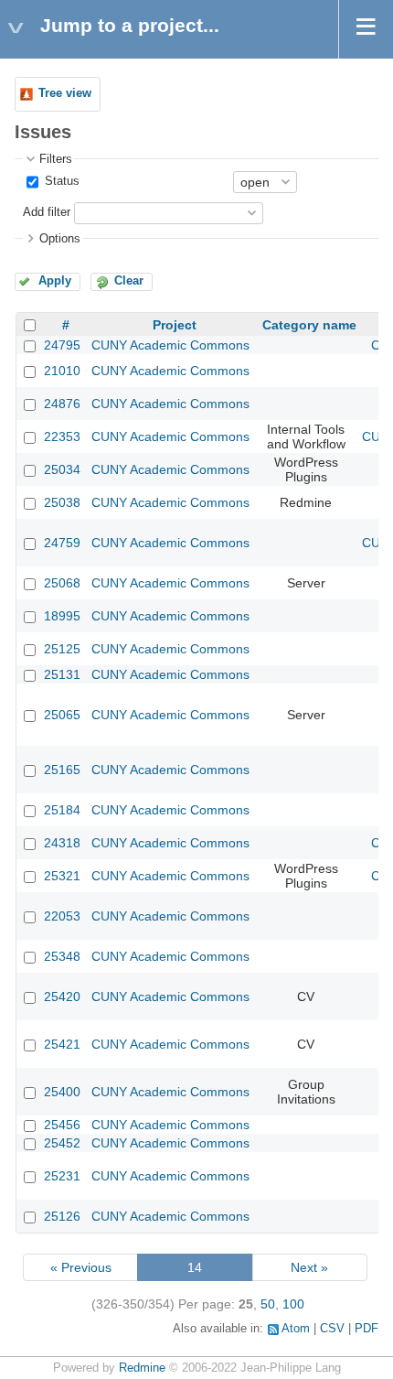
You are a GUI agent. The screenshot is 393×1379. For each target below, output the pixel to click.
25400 (62, 1091)
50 (267, 1304)
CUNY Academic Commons (170, 345)
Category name (309, 325)
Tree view (64, 93)
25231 (62, 1176)
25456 (62, 1124)
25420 (62, 996)
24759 (62, 542)
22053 (62, 916)
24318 (62, 842)
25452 (62, 1143)
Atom (295, 1328)
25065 (62, 714)
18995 (62, 616)
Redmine (142, 1368)
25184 (62, 810)
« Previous (81, 1267)
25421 (62, 1044)
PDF (366, 1328)
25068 (62, 583)
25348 (62, 956)
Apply (54, 281)
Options (59, 238)
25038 (62, 502)
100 (293, 1304)
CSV (332, 1328)
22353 (62, 436)
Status (60, 181)
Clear (128, 281)
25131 (62, 674)
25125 (62, 648)
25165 (62, 769)
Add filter (46, 212)
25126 (62, 1216)
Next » (309, 1267)
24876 (62, 403)
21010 (62, 370)
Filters (55, 159)
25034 (62, 469)
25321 (62, 875)
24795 (62, 345)
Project (174, 325)
